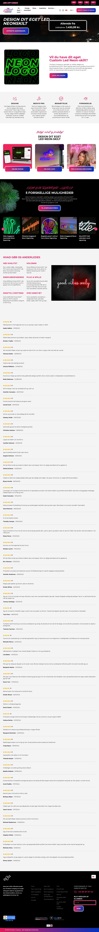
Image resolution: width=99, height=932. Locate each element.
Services (51, 8)
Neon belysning (48, 892)
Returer (59, 894)
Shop (34, 8)
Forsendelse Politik (62, 892)
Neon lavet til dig (36, 889)
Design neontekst (27, 9)
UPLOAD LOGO (49, 169)
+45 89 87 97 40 (85, 892)
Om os (33, 897)
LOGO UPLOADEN (58, 75)
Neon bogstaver (49, 889)
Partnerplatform (49, 899)
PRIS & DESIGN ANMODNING (81, 169)
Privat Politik (60, 889)
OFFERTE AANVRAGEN (15, 31)
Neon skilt (47, 886)
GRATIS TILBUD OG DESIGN (86, 10)
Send (79, 908)
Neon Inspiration (36, 892)
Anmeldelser (35, 894)
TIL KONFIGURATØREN (49, 208)
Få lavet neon (18, 10)
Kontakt (33, 900)
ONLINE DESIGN (17, 169)
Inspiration (42, 8)
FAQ (58, 886)
